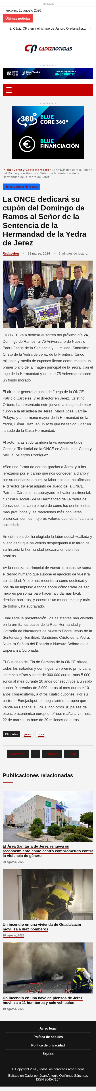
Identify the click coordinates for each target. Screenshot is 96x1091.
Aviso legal (48, 1028)
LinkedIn (52, 754)
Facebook (17, 754)
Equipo (48, 1054)
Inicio (7, 169)
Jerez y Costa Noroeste (31, 169)
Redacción (11, 253)
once (41, 734)
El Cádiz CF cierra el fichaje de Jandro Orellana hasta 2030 (48, 28)
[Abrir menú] (48, 90)
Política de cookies (48, 1037)
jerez (27, 734)
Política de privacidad (48, 1045)
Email (72, 754)
